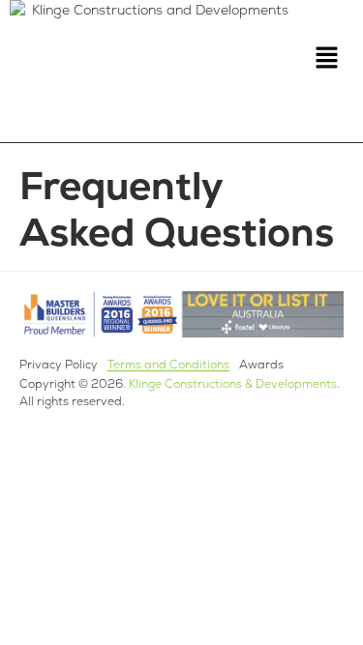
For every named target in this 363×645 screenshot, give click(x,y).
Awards (261, 364)
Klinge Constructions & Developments (233, 384)
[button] (326, 59)
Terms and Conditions (168, 364)
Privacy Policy (58, 364)
